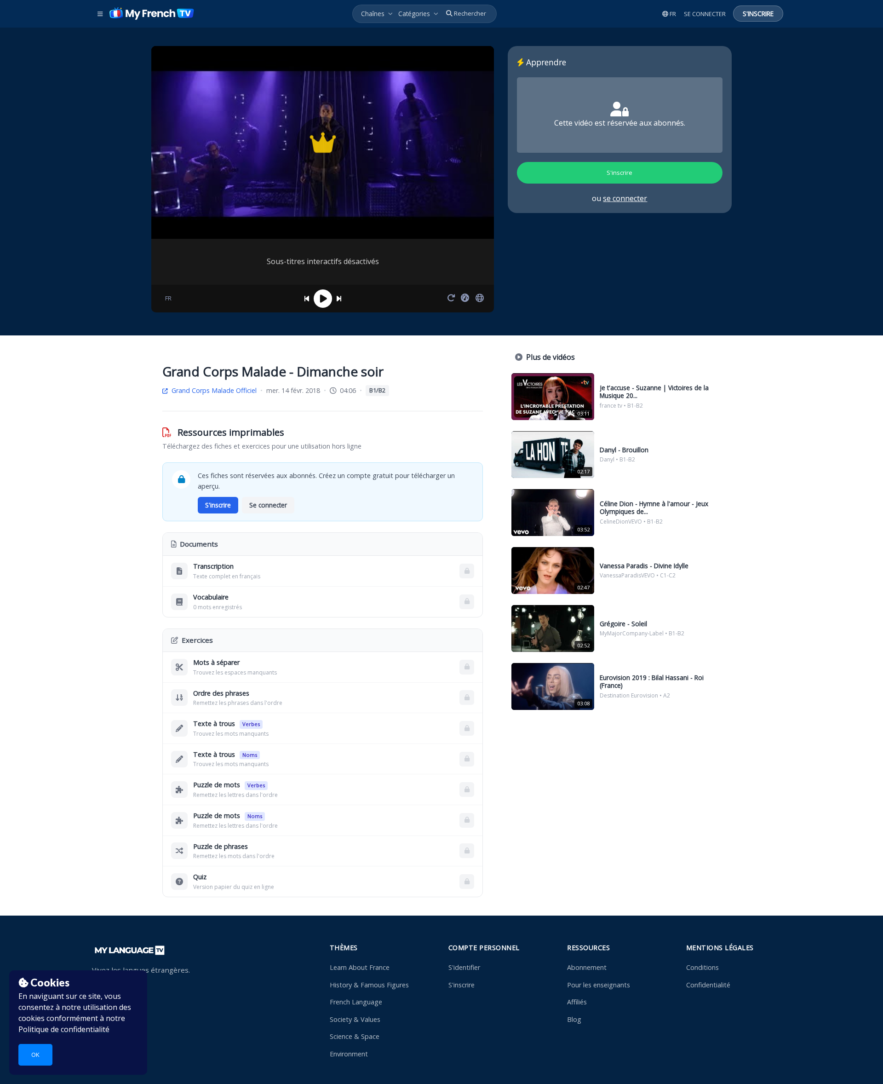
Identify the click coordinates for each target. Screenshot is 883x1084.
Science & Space (354, 1036)
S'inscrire (461, 984)
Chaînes (372, 13)
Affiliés (577, 1002)
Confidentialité (708, 984)
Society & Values (355, 1019)
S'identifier (464, 967)
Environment (349, 1053)
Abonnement (587, 967)
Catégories (414, 13)
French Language (356, 1002)
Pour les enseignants (598, 984)
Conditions (702, 967)
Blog (574, 1019)
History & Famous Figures (369, 984)
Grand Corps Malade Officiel (213, 390)
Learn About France (360, 967)
